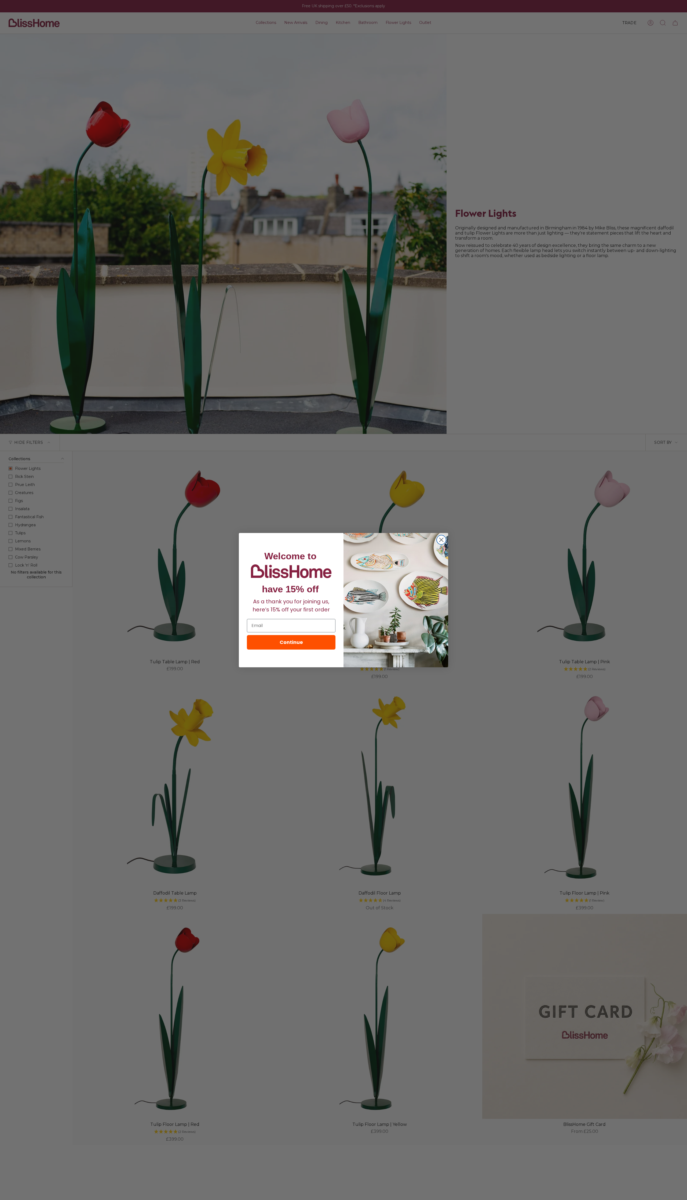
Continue (291, 642)
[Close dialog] (441, 540)
